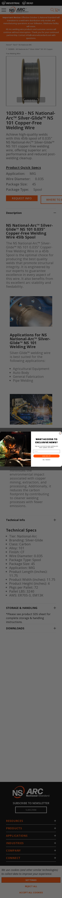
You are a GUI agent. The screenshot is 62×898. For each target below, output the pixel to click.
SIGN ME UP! (46, 456)
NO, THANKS (46, 459)
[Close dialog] (60, 433)
